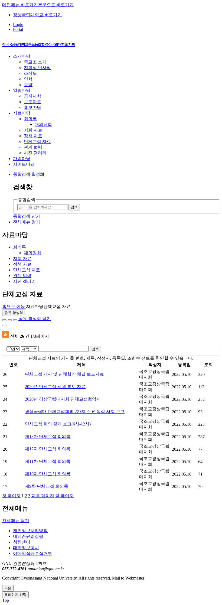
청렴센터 (21, 542)
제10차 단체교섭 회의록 (47, 473)
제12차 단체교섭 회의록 (47, 449)
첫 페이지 (11, 495)
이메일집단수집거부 (32, 553)
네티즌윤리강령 (28, 536)
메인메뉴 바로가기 (20, 4)
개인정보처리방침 (30, 530)
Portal (18, 29)
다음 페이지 (42, 495)
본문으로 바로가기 (56, 4)
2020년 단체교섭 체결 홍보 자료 (55, 386)
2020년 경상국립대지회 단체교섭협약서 (63, 399)
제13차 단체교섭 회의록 (47, 436)
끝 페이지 (64, 495)
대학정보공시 (26, 547)
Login (18, 24)
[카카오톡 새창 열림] (15, 320)
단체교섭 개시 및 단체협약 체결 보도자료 (64, 374)
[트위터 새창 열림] (10, 320)
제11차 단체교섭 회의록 (47, 461)
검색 (95, 349)
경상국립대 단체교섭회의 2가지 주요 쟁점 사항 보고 (75, 411)
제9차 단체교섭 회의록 (46, 486)
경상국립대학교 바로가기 (37, 14)
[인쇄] (4, 325)
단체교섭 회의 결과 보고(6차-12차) (58, 424)
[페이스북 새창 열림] (4, 320)
